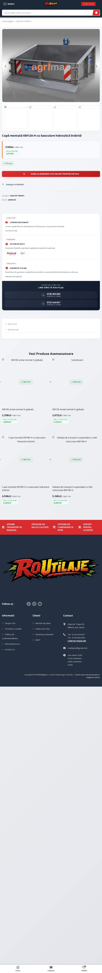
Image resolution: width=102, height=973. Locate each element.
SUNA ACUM (88, 4)
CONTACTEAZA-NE (77, 641)
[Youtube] (40, 604)
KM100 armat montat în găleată (17, 409)
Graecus (12, 200)
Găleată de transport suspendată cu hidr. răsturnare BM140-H (72, 489)
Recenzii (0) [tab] (13, 329)
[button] (5, 66)
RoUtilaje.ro (43, 674)
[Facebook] (29, 604)
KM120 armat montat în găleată (68, 409)
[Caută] (96, 12)
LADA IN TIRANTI (23, 21)
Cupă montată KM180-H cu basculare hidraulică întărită (25, 489)
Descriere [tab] (12, 324)
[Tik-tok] (34, 604)
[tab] (51, 324)
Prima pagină (7, 21)
